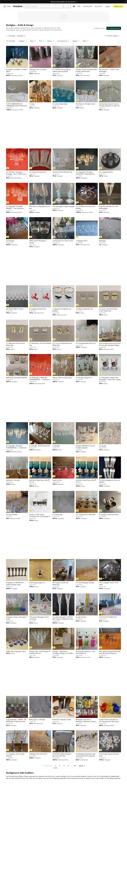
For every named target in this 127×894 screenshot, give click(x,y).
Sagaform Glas (57, 480)
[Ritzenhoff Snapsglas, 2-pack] (63, 707)
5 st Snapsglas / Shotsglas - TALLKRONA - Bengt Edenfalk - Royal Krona (85, 173)
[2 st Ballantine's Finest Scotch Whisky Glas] (17, 331)
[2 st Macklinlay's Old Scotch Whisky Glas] (40, 331)
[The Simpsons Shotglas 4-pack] (87, 91)
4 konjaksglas (10, 241)
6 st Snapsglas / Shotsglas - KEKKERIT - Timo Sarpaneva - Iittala (15, 207)
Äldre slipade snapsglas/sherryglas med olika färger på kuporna (110, 652)
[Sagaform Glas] (63, 468)
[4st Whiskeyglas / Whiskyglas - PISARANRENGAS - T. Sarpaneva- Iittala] (40, 365)
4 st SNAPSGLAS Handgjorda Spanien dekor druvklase (62, 70)
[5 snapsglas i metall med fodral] (110, 502)
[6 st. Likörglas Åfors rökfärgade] (87, 502)
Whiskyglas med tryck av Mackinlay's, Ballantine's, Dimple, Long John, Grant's (86, 720)
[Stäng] (125, 2)
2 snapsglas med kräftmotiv (37, 309)
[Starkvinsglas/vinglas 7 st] (40, 570)
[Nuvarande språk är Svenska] (73, 6)
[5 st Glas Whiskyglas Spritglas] (87, 570)
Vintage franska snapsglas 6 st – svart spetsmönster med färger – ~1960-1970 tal (109, 720)
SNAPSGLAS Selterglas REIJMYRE (16, 377)
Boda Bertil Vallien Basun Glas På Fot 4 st (39, 481)
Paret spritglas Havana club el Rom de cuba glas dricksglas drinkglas (110, 344)
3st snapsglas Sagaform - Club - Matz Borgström (86, 652)
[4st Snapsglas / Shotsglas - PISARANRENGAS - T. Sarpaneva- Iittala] (17, 433)
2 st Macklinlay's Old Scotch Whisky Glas (40, 344)
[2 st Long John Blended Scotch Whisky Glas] (63, 331)
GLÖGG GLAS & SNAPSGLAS (108, 617)
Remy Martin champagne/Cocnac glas (39, 207)
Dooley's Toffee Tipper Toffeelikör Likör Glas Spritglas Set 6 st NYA (40, 515)
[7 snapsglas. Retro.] (87, 228)
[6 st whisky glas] (63, 502)
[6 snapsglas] (110, 433)
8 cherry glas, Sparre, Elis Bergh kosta (109, 755)
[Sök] (63, 6)
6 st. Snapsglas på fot (106, 172)
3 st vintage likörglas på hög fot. (86, 343)
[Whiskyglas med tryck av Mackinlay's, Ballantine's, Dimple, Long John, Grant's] (87, 707)
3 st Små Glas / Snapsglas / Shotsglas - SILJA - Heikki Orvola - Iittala (16, 173)
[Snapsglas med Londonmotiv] (40, 741)
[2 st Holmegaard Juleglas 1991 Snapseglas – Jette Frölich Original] (110, 365)
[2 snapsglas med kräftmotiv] (40, 296)
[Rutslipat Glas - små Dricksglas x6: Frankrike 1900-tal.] (40, 639)
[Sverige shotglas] (87, 604)
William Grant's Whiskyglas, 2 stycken (38, 241)
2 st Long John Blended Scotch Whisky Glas (62, 344)
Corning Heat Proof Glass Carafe (63, 241)
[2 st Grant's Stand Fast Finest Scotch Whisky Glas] (110, 296)
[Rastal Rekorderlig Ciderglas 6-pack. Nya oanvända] (63, 741)
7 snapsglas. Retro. (82, 241)
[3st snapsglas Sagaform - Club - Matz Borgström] (87, 639)
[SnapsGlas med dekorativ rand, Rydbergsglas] (110, 194)
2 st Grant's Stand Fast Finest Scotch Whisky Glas (108, 310)
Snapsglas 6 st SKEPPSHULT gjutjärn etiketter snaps (15, 583)
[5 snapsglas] (63, 433)
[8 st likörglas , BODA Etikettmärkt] (40, 433)
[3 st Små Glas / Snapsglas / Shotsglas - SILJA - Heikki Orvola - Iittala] (17, 159)
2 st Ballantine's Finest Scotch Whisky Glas (15, 344)
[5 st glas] (40, 91)
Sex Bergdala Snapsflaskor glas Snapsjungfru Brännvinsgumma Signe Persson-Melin (85, 755)
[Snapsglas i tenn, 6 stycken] (40, 57)
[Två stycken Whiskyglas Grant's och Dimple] (40, 604)
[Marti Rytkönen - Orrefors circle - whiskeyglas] (110, 57)
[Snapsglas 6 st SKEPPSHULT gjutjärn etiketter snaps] (17, 570)
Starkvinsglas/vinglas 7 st (37, 582)
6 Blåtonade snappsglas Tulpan (16, 651)
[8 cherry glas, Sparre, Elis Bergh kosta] (110, 741)
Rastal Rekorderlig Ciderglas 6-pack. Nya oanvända (62, 755)
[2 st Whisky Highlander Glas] (87, 296)
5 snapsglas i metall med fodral (108, 514)
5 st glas (32, 104)
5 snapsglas (56, 446)
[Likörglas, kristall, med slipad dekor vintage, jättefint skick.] (87, 57)
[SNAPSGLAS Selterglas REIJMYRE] (17, 365)
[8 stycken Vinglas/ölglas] (63, 91)
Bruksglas (11, 36)
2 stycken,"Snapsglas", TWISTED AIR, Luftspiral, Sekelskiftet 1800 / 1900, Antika (63, 618)
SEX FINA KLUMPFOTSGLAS (14, 309)
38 (75, 766)
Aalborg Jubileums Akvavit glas (62, 377)
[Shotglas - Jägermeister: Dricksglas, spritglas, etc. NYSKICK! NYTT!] (63, 639)
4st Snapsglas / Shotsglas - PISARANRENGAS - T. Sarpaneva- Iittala (16, 447)
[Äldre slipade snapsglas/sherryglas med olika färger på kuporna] (110, 639)
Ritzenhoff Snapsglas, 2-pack (62, 719)
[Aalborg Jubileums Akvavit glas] (63, 365)
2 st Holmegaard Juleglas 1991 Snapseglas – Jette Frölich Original (110, 378)
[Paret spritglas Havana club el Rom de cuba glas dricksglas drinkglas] (110, 331)
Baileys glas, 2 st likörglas (37, 719)
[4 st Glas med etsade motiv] (40, 159)
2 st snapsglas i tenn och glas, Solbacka (15, 755)
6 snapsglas (102, 446)
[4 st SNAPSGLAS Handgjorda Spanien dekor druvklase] (63, 57)
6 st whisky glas (57, 514)
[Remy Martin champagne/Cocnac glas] (40, 194)
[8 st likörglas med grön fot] (87, 365)
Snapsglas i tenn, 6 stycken (37, 69)
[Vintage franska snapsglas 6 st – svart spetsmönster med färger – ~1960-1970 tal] (110, 707)
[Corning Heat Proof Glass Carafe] (63, 228)
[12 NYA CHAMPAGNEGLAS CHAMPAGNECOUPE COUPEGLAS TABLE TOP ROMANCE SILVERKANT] (17, 91)
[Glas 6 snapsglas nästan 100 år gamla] (110, 570)
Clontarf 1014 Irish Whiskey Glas (62, 172)
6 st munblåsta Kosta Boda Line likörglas (85, 207)
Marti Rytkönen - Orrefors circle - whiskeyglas (109, 70)
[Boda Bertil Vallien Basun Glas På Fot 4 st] (40, 468)
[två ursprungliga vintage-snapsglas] (63, 194)
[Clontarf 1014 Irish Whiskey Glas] (63, 159)
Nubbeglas (102, 241)
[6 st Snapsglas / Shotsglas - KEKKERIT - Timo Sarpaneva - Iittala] (17, 194)
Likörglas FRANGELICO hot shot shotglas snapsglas (85, 447)
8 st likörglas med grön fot (84, 377)
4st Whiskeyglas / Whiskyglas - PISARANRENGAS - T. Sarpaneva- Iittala (39, 379)
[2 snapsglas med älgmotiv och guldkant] (63, 296)
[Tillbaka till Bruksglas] (6, 35)
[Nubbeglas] (110, 228)
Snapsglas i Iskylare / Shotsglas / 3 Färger (16, 618)
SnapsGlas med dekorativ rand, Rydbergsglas (108, 207)
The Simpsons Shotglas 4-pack (85, 104)
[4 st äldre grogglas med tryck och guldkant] (110, 468)
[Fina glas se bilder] (17, 502)
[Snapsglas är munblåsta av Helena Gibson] (17, 57)
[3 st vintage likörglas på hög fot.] (87, 331)
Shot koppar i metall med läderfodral (60, 583)
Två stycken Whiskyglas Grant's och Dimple (39, 618)
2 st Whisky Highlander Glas (84, 309)
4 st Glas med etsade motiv (37, 172)
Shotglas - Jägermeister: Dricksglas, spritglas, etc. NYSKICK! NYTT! (63, 652)
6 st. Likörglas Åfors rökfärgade (85, 514)
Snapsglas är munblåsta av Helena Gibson (16, 70)
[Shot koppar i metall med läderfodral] (63, 570)
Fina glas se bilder (11, 514)
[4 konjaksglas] (17, 228)
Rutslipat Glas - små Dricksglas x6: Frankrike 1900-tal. (39, 652)
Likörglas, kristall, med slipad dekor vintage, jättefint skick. (86, 70)
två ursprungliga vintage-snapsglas (63, 206)
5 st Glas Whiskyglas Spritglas (85, 582)
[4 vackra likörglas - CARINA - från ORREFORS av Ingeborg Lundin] (17, 707)
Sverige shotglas (81, 617)
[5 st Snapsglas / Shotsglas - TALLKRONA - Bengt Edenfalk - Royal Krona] (87, 159)
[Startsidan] (17, 6)
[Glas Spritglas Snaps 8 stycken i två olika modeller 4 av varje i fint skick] (110, 91)
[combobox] (44, 6)
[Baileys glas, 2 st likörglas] (40, 707)
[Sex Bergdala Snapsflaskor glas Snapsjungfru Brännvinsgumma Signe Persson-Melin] (87, 741)
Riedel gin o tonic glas (13, 480)
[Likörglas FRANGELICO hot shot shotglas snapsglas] (87, 433)
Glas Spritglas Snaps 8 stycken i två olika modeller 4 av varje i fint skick (109, 105)
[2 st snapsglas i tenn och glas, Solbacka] (17, 741)
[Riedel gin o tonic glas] (17, 468)
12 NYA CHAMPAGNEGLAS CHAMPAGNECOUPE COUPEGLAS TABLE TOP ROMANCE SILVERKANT (17, 105)
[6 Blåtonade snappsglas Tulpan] (17, 639)
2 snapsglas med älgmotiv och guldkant (62, 310)
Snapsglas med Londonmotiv (38, 754)
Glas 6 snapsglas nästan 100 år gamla (108, 583)
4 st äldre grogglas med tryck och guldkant (109, 481)
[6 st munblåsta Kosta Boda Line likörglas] (87, 194)
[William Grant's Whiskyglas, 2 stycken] (40, 228)
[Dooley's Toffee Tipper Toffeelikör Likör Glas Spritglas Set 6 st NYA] (40, 502)
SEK (78, 6)
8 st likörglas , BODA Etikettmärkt (39, 446)
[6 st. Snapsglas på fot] (110, 159)
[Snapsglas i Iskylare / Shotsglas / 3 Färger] (17, 604)
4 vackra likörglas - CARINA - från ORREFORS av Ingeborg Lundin (16, 720)
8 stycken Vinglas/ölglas (60, 104)
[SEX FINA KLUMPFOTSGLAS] (17, 296)
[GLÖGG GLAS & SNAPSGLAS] (110, 604)
